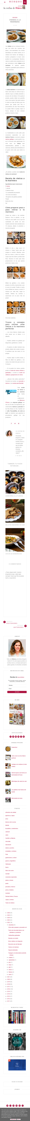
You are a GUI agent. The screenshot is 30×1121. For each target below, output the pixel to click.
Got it (18, 1119)
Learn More (13, 1119)
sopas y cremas (9, 899)
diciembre (11, 925)
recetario (7, 893)
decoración (8, 844)
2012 (8, 998)
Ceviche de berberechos (13, 553)
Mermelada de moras (17, 798)
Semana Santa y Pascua (11, 896)
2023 (8, 920)
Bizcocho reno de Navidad (15, 944)
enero (10, 974)
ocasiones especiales (11, 877)
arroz (6, 819)
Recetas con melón (13, 938)
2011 (8, 1001)
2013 (8, 996)
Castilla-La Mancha (10, 838)
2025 (8, 915)
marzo (10, 969)
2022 (8, 922)
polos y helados (9, 890)
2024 (8, 917)
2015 (8, 991)
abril (10, 967)
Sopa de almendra (13, 950)
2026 (8, 912)
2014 (8, 994)
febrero (10, 972)
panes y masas (9, 880)
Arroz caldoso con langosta (15, 941)
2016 (8, 989)
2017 (8, 986)
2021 (8, 977)
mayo (10, 964)
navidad (15, 17)
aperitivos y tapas (10, 815)
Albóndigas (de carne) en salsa (19, 781)
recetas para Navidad (18, 383)
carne (6, 835)
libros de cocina (9, 870)
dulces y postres (9, 848)
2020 (8, 979)
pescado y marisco (10, 886)
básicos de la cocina (10, 822)
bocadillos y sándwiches (11, 828)
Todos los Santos (9, 903)
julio (10, 962)
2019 (8, 981)
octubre (10, 957)
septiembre (11, 960)
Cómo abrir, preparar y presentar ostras (18, 927)
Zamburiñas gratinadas (14, 935)
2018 (8, 984)
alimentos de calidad (10, 812)
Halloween (8, 864)
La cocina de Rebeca (20, 432)
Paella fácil (14, 747)
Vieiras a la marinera (13, 947)
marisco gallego (9, 139)
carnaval (7, 831)
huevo (7, 867)
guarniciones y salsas (11, 857)
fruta (6, 854)
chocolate (7, 841)
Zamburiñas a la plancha (14, 496)
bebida (7, 825)
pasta (6, 883)
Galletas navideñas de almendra (17, 525)
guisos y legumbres (10, 861)
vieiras (8, 186)
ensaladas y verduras (10, 851)
